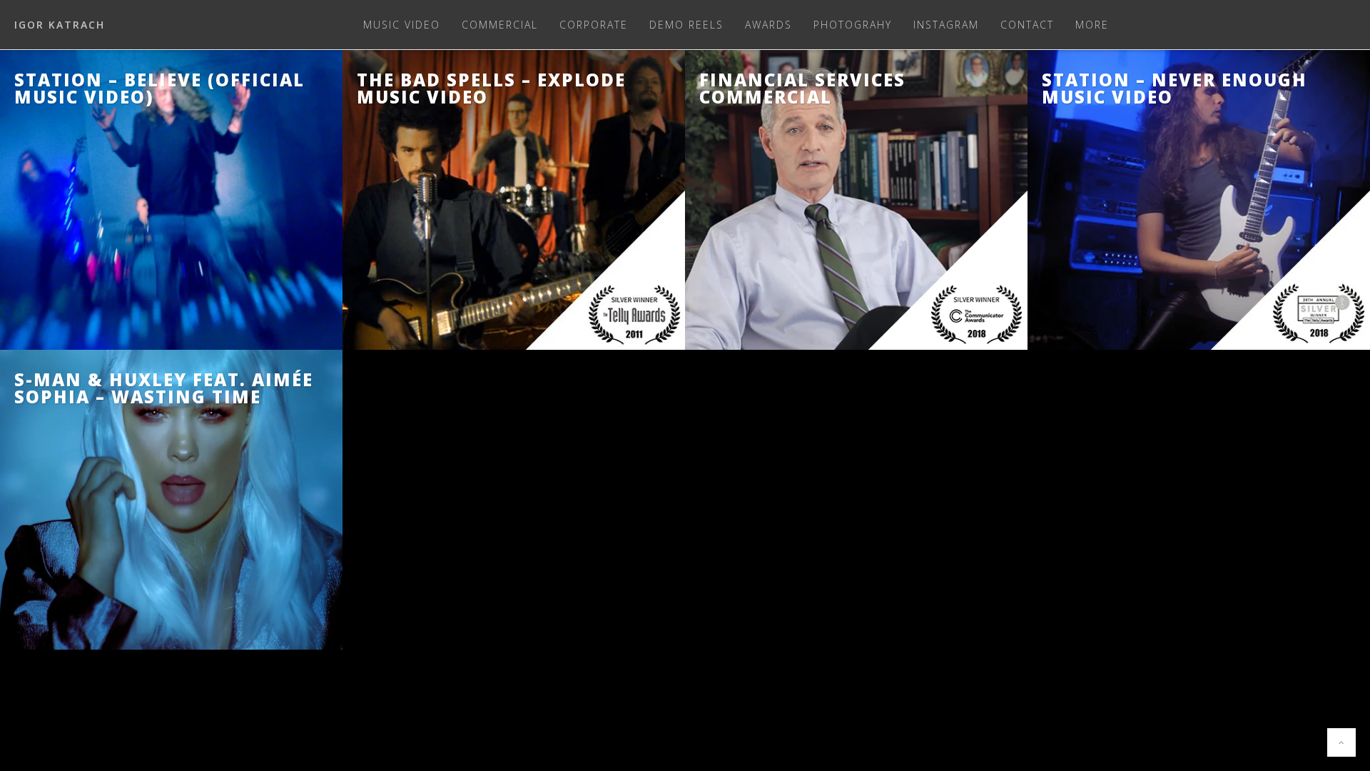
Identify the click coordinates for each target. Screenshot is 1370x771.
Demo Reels (686, 24)
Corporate (593, 24)
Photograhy (852, 24)
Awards (768, 24)
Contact (1027, 24)
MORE (1092, 24)
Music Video (401, 24)
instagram (946, 24)
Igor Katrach (59, 24)
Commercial (500, 24)
